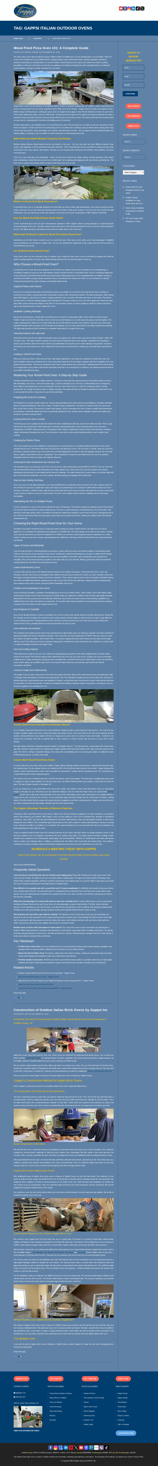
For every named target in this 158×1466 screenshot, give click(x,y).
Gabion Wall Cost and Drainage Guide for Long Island (135, 190)
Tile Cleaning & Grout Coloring (94, 1398)
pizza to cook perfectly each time (99, 1071)
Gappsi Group (31, 52)
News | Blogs (122, 1411)
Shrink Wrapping (89, 1411)
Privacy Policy (138, 1457)
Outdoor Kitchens (89, 1393)
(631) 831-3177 (21, 1397)
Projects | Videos (123, 1415)
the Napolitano (38, 1252)
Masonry (52, 1415)
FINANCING (123, 15)
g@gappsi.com (21, 1393)
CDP (26, 1014)
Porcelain (53, 1420)
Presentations (122, 1402)
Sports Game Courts (90, 1407)
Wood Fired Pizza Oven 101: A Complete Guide (51, 48)
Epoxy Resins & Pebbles (58, 1398)
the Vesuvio (49, 1252)
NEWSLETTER (21, 1379)
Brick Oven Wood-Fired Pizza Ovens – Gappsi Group (38, 977)
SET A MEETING (133, 116)
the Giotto (81, 1252)
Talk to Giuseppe (123, 1424)
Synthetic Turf (88, 1420)
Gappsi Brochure (126, 1433)
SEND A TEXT (133, 126)
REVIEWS (95, 15)
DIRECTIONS (138, 15)
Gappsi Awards (123, 1398)
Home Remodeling (56, 1411)
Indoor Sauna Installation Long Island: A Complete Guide (135, 211)
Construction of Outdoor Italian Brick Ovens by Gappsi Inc (61, 1010)
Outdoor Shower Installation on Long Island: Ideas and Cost (134, 200)
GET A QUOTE (133, 106)
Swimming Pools (89, 1415)
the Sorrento (59, 1252)
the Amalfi (69, 1252)
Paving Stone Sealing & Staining (60, 1393)
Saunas (86, 1402)
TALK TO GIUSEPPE (53, 15)
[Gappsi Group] (25, 11)
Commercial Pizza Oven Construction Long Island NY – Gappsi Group (44, 988)
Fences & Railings (56, 1402)
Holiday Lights (88, 1424)
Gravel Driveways (55, 1407)
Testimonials (122, 1407)
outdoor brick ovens (33, 1058)
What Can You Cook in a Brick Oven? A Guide (35, 984)
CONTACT (108, 15)
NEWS (70, 15)
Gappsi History (123, 1393)
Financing (121, 1420)
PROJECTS (82, 15)
